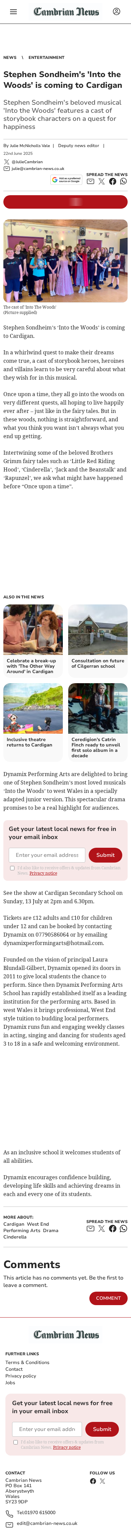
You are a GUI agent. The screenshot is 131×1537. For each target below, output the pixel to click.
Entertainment (46, 57)
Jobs (10, 1382)
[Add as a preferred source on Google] (66, 180)
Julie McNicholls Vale (30, 145)
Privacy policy (20, 1376)
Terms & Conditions (27, 1362)
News (9, 57)
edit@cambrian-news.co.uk (47, 1524)
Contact (14, 1369)
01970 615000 (40, 1513)
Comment (108, 1298)
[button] (13, 12)
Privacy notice (43, 873)
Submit (105, 855)
